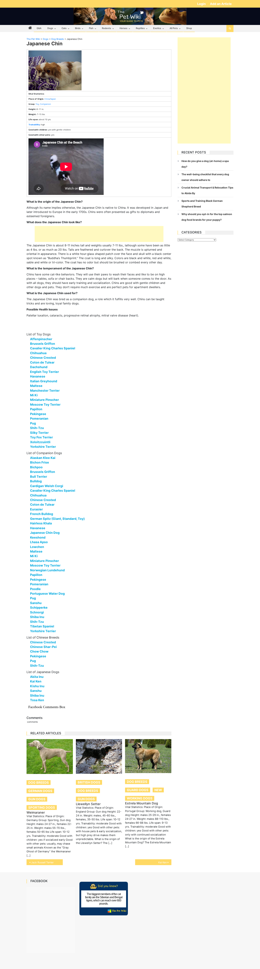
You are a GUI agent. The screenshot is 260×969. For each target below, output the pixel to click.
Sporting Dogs (41, 807)
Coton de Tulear (42, 362)
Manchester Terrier (45, 390)
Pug (33, 423)
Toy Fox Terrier (41, 437)
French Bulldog (41, 514)
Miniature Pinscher (44, 400)
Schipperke (39, 607)
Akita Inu (37, 677)
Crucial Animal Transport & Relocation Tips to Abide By (207, 190)
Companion (45, 104)
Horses (123, 28)
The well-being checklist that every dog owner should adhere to (205, 177)
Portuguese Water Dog (47, 593)
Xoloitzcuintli (40, 442)
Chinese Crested (43, 357)
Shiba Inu (37, 617)
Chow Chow (39, 651)
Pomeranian (39, 418)
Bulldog (36, 481)
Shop (189, 28)
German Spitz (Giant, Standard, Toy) (57, 519)
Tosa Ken (37, 700)
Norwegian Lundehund (47, 570)
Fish (91, 28)
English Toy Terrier (44, 372)
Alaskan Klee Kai (42, 458)
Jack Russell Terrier (42, 862)
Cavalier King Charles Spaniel (52, 348)
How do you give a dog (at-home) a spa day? (205, 163)
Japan (53, 99)
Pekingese (38, 414)
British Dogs (89, 782)
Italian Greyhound (43, 381)
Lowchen (37, 547)
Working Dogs (139, 798)
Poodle (35, 589)
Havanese (37, 376)
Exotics (157, 28)
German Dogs (40, 791)
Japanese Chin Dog (45, 532)
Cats (64, 28)
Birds (77, 28)
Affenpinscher (41, 339)
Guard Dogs (137, 790)
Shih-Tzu (37, 428)
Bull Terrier (38, 476)
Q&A (39, 28)
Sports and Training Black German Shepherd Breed (202, 203)
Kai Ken (35, 681)
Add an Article (221, 4)
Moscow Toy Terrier (45, 404)
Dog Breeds (38, 782)
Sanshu (36, 603)
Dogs (50, 28)
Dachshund (38, 367)
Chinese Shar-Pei (43, 647)
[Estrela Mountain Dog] (148, 756)
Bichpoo (36, 467)
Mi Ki (34, 395)
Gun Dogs (36, 799)
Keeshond (37, 537)
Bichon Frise (39, 462)
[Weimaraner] (50, 756)
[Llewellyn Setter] (99, 756)
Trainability (34, 124)
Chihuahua (38, 353)
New (158, 790)
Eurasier (36, 509)
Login (201, 4)
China (47, 99)
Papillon (36, 409)
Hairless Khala (41, 523)
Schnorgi (37, 612)
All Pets (174, 28)
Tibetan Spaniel (42, 626)
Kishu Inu (37, 686)
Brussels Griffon (42, 343)
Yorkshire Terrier (43, 446)
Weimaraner (36, 812)
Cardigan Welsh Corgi (46, 486)
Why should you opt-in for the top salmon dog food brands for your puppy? (206, 217)
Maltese (36, 386)
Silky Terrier (39, 433)
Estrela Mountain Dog (141, 803)
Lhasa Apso (39, 542)
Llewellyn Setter (88, 804)
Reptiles (140, 28)
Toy (37, 104)
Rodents (106, 28)
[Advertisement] (99, 234)
